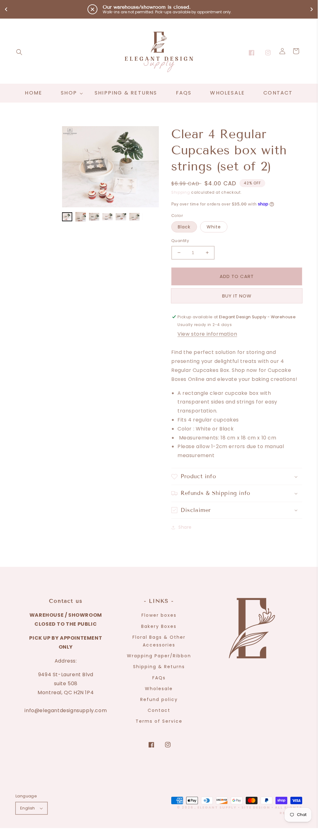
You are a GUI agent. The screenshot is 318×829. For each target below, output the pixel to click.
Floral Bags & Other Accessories (159, 641)
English (27, 808)
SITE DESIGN (255, 807)
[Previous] (71, 167)
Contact (159, 710)
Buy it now (237, 296)
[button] (19, 52)
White (214, 227)
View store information (207, 333)
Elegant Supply (217, 807)
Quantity (180, 241)
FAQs (159, 678)
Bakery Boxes (159, 626)
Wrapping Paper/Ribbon (159, 656)
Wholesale (159, 689)
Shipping (180, 192)
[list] (110, 166)
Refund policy (159, 699)
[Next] (149, 167)
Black (184, 227)
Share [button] (185, 527)
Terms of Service (159, 721)
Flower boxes (159, 615)
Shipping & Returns (159, 667)
